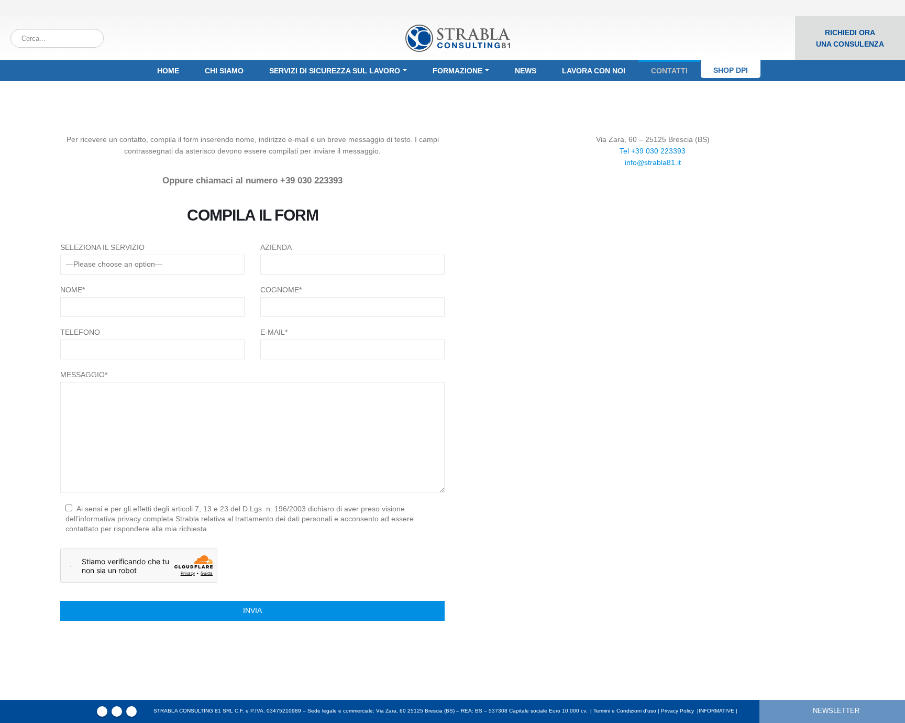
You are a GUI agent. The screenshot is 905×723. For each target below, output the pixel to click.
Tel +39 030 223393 (653, 151)
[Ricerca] (93, 38)
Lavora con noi (593, 71)
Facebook (102, 711)
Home (168, 71)
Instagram (117, 711)
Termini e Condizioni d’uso (624, 711)
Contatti (669, 71)
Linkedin (131, 711)
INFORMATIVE (716, 711)
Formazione (457, 71)
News (525, 71)
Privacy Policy (677, 711)
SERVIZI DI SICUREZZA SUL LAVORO (334, 71)
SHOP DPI (730, 70)
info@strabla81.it (653, 162)
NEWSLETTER (836, 711)
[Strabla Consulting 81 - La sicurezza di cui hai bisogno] (457, 38)
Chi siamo (224, 71)
